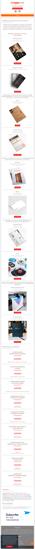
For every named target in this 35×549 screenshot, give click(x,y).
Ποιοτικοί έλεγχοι (19, 533)
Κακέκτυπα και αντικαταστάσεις (26, 533)
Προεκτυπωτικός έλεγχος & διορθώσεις (25, 529)
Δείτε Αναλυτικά (17, 187)
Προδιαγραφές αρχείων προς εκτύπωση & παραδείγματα (11, 529)
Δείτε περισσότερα (17, 91)
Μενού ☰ (17, 15)
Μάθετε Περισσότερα (17, 154)
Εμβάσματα (9, 533)
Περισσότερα (17, 125)
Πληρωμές (5, 533)
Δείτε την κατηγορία (17, 63)
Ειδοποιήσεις (14, 533)
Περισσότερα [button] (14, 544)
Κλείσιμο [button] (9, 546)
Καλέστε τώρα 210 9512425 (18, 8)
